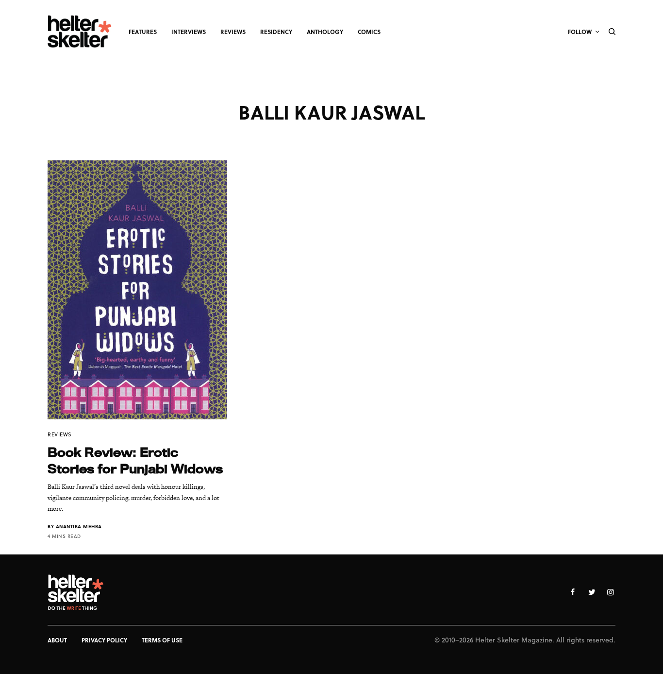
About (57, 640)
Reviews (60, 434)
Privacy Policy (104, 640)
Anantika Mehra (79, 526)
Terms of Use (162, 640)
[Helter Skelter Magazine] (80, 32)
